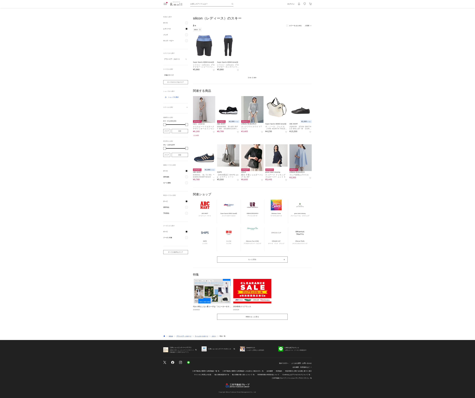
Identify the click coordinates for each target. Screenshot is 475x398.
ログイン (291, 4)
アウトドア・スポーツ (184, 336)
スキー (214, 336)
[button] (175, 23)
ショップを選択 (173, 97)
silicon (171, 336)
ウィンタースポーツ (201, 336)
